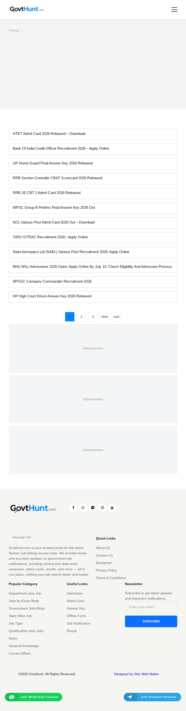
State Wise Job (20, 616)
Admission (75, 593)
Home (14, 30)
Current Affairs (20, 653)
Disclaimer (104, 563)
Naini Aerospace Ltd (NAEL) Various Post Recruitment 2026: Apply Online (71, 252)
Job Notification (78, 623)
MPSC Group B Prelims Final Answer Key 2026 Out (54, 207)
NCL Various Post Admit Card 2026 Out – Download (54, 222)
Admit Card (75, 601)
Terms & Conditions (111, 578)
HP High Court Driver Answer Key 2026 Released (52, 296)
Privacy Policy (106, 570)
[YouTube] (112, 507)
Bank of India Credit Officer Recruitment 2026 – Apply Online (61, 148)
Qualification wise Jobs (26, 631)
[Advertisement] (93, 73)
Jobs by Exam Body (24, 601)
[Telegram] (93, 507)
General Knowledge (24, 646)
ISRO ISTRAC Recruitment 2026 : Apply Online (50, 237)
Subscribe (151, 621)
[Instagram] (102, 507)
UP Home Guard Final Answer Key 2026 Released (53, 163)
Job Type (16, 623)
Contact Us (104, 555)
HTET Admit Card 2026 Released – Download (49, 133)
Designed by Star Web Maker (136, 674)
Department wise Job (25, 593)
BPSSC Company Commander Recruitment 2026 (52, 281)
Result (72, 631)
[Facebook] (73, 507)
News (13, 638)
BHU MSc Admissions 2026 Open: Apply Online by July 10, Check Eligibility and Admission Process (92, 266)
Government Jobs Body (27, 608)
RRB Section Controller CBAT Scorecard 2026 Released (57, 178)
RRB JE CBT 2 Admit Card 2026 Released (46, 193)
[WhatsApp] (83, 507)
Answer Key (76, 608)
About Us (103, 548)
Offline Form (76, 616)
